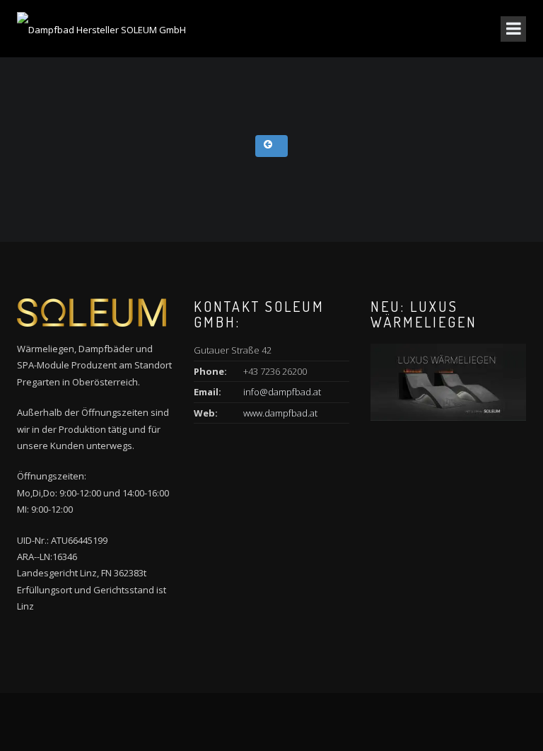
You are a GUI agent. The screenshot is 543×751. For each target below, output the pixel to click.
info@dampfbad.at (282, 391)
